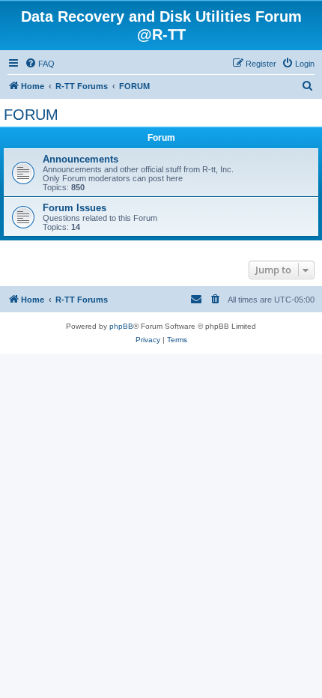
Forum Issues (74, 207)
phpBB (121, 326)
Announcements (80, 159)
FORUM (31, 114)
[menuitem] (40, 64)
